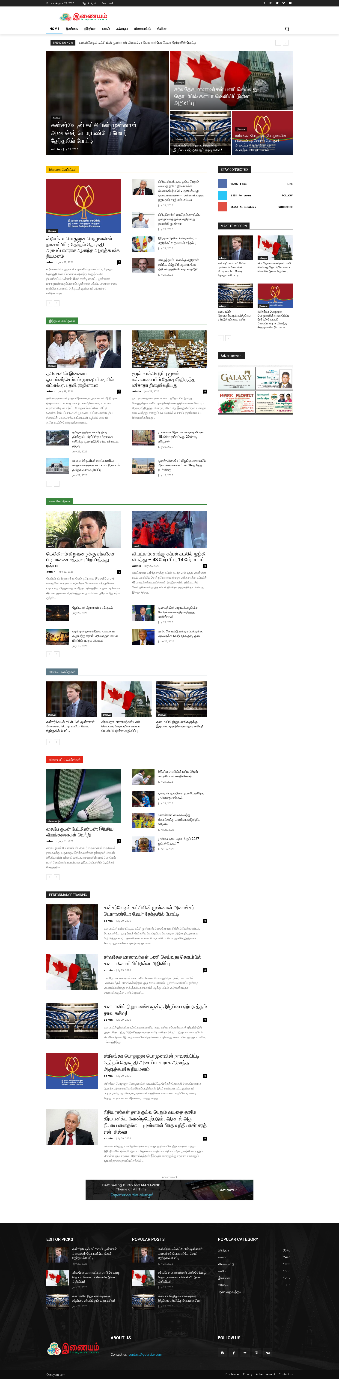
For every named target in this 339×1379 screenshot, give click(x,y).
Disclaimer (232, 1374)
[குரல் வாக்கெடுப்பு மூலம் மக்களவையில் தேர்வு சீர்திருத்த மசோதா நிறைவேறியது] (169, 349)
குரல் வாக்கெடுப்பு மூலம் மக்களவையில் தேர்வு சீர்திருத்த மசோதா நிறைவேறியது (163, 379)
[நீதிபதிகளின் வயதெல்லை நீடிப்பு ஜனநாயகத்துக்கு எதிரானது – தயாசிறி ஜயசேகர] (143, 220)
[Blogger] (222, 1352)
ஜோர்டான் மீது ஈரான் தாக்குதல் (92, 607)
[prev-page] (49, 303)
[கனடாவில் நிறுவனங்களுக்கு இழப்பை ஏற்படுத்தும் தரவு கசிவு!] (200, 133)
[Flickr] (245, 1352)
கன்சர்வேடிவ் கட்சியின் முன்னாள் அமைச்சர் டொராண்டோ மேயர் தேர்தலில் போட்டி (137, 42)
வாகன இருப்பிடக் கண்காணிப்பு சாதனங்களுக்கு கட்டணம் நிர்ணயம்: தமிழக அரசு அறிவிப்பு (96, 465)
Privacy (247, 1374)
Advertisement (265, 1374)
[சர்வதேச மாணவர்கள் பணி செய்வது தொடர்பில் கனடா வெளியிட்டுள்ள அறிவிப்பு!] (231, 80)
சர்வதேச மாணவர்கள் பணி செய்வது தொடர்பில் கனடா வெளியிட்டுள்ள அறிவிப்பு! (120, 726)
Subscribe (285, 207)
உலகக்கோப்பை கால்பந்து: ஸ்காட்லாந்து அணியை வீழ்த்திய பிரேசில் (179, 819)
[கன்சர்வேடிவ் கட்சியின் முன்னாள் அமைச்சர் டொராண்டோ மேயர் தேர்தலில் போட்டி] (107, 103)
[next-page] (56, 303)
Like (290, 184)
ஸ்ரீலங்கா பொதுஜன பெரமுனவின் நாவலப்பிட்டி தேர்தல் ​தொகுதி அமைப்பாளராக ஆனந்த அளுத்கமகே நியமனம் (83, 247)
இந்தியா (52, 365)
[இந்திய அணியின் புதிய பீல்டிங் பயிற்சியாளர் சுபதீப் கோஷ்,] (143, 777)
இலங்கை (241, 129)
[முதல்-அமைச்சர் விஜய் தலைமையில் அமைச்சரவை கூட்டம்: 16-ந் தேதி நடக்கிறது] (143, 466)
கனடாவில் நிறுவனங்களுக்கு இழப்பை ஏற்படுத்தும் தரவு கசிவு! (234, 315)
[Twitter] (277, 3)
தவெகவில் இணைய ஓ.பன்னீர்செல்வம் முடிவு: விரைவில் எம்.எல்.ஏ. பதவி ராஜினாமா (80, 379)
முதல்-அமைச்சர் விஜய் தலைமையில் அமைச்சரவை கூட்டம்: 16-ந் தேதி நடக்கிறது (182, 465)
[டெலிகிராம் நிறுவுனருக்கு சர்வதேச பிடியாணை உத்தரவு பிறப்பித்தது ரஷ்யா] (83, 529)
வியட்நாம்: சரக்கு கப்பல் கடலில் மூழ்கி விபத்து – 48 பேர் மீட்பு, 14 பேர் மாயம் (169, 556)
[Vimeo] (283, 3)
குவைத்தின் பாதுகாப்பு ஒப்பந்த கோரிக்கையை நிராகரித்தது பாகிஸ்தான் (178, 612)
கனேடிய (56, 117)
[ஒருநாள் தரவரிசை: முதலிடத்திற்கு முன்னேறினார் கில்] (143, 799)
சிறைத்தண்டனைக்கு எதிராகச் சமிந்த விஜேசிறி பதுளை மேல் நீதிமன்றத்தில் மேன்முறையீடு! (178, 264)
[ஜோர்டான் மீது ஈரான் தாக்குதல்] (57, 613)
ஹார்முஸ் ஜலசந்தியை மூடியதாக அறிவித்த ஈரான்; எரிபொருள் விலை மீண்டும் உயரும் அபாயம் (95, 635)
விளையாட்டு (54, 821)
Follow (287, 195)
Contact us (286, 1374)
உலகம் (51, 546)
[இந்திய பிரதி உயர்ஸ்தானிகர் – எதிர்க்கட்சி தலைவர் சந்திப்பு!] (143, 244)
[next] (285, 43)
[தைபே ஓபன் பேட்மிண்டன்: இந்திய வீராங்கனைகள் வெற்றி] (83, 796)
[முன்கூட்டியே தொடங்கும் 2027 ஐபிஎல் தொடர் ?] (143, 844)
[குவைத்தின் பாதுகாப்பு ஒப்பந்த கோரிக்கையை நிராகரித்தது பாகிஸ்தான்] (143, 613)
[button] (287, 28)
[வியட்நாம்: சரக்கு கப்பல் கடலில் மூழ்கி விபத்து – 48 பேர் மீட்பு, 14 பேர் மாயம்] (169, 529)
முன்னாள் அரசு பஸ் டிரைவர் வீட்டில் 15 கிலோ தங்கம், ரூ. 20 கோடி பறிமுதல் (180, 436)
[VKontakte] (267, 1352)
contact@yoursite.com (145, 1354)
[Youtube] (290, 3)
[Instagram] (271, 3)
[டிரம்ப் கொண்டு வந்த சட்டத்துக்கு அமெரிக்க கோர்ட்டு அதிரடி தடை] (143, 637)
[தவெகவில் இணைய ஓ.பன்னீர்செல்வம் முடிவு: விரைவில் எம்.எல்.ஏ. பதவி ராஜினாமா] (83, 349)
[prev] (278, 43)
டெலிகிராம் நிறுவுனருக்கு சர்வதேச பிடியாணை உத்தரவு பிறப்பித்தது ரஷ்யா (80, 559)
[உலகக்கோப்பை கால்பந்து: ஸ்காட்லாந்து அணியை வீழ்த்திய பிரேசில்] (143, 820)
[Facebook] (264, 3)
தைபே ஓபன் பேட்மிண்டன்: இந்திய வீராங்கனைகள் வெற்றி (80, 832)
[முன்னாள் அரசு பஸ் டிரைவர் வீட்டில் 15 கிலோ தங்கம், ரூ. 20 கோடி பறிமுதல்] (143, 437)
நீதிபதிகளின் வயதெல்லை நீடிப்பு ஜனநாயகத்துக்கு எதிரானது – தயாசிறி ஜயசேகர (179, 219)
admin (50, 262)
